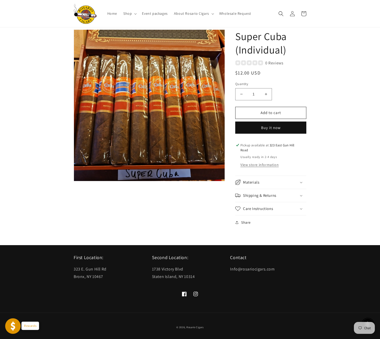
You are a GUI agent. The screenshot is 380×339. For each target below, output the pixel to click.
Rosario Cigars (195, 327)
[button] (129, 13)
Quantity (241, 84)
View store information (259, 164)
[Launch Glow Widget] (13, 326)
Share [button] (246, 222)
